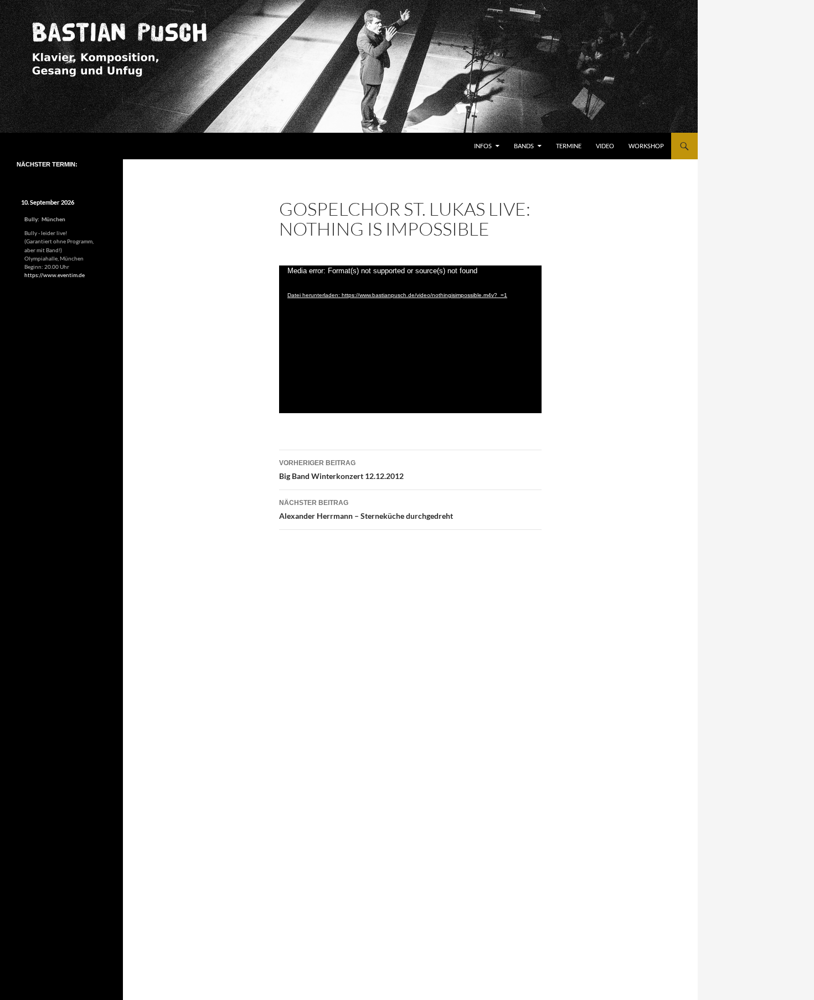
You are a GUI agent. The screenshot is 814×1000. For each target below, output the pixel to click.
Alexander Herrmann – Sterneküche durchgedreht (366, 509)
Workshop (646, 145)
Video (605, 145)
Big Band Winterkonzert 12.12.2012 (341, 470)
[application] (410, 339)
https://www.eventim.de (54, 275)
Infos (483, 145)
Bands (524, 145)
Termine (568, 145)
